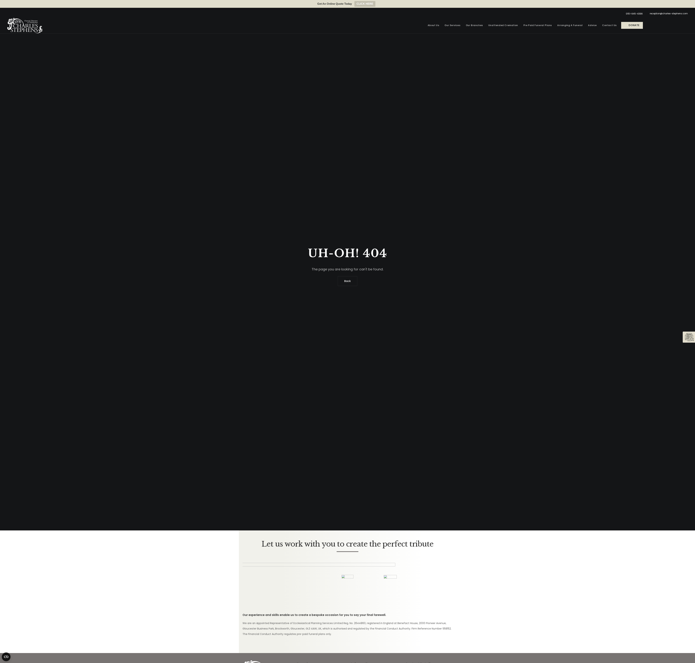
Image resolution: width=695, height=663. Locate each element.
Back (347, 281)
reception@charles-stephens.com (669, 13)
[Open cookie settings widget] (6, 656)
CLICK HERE (365, 3)
